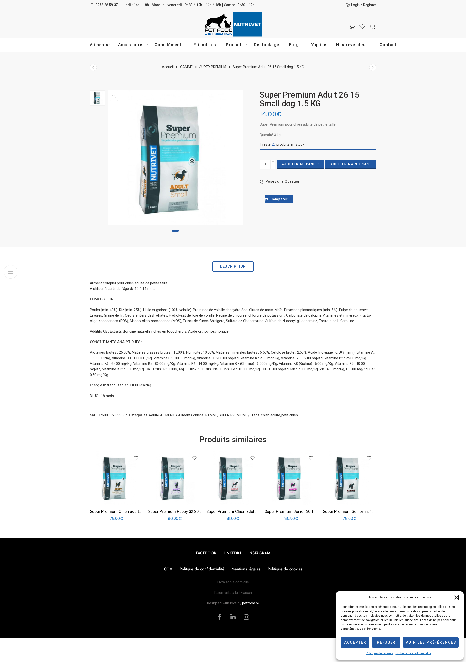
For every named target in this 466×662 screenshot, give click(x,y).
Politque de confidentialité (202, 569)
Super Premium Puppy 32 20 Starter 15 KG (174, 511)
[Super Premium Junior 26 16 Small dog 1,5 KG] (93, 67)
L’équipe (317, 44)
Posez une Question (282, 181)
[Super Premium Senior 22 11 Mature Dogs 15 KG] (349, 478)
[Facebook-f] (220, 617)
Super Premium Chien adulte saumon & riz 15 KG (233, 511)
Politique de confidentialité (413, 653)
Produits (235, 44)
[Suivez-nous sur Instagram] (121, 26)
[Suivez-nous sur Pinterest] (111, 26)
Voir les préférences (431, 642)
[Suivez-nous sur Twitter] (92, 26)
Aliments (99, 44)
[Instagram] (246, 617)
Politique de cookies (379, 653)
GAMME (211, 415)
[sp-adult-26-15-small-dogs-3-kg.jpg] (97, 98)
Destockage (266, 44)
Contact (388, 44)
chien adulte (270, 415)
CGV (168, 569)
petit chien (289, 415)
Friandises (205, 44)
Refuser (386, 642)
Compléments (169, 44)
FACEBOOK (206, 553)
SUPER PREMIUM (232, 415)
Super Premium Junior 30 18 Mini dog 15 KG (291, 511)
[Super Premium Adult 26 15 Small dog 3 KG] (372, 67)
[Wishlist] (114, 97)
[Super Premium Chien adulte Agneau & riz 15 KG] (116, 478)
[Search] (372, 26)
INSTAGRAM (259, 553)
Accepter (355, 642)
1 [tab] (175, 231)
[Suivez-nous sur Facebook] (102, 26)
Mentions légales (246, 569)
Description (233, 266)
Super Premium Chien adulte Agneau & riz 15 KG (116, 511)
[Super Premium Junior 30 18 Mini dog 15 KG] (291, 478)
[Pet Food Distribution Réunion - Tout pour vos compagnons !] (233, 26)
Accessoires (131, 44)
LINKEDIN (232, 553)
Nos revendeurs (353, 44)
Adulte (154, 415)
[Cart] (352, 26)
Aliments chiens (191, 415)
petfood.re (250, 603)
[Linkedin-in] (233, 617)
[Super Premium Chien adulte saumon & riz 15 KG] (233, 478)
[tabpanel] (175, 159)
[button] (456, 597)
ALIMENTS (168, 415)
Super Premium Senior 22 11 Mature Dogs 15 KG (349, 511)
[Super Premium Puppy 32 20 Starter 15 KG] (174, 478)
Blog (294, 44)
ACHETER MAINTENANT (350, 164)
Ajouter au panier (300, 164)
